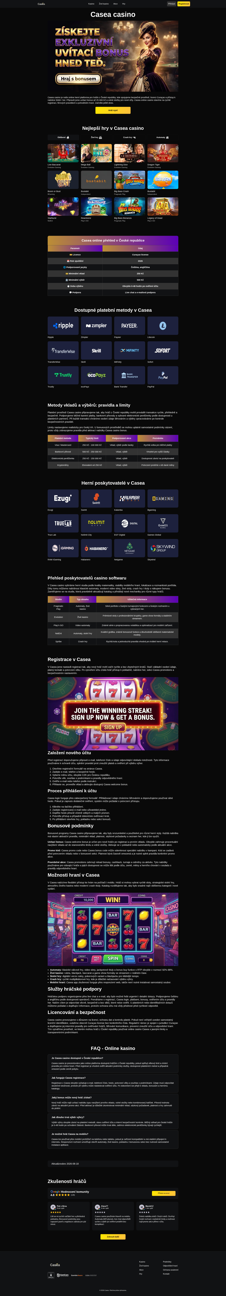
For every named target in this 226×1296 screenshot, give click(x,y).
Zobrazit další (113, 1237)
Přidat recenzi (164, 1193)
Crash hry (127, 137)
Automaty (160, 137)
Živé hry (94, 137)
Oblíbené (62, 137)
